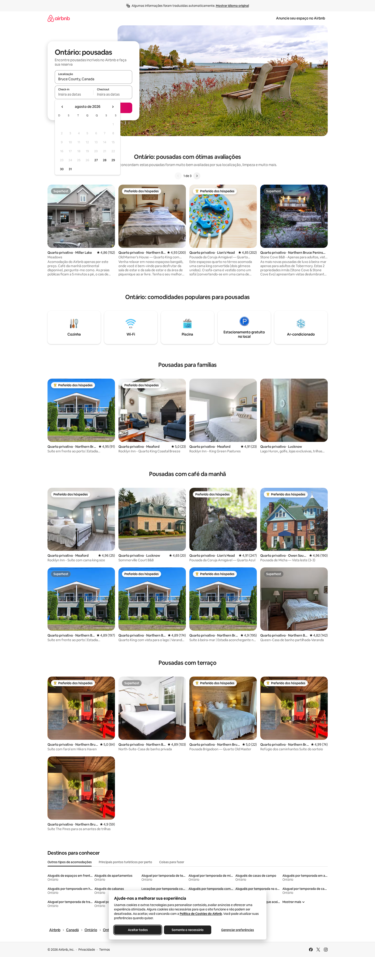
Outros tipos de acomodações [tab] (70, 862)
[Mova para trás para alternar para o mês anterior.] (62, 106)
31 (70, 169)
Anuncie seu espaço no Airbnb (300, 18)
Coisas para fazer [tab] (171, 862)
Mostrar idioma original (232, 6)
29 (113, 160)
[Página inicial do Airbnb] (59, 18)
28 (104, 160)
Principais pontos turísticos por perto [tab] (125, 862)
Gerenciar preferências (237, 930)
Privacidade (86, 950)
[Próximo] (196, 175)
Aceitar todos (138, 930)
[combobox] (93, 79)
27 (96, 160)
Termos (104, 950)
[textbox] (74, 94)
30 (62, 169)
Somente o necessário (188, 930)
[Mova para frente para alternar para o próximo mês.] (112, 106)
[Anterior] (178, 175)
